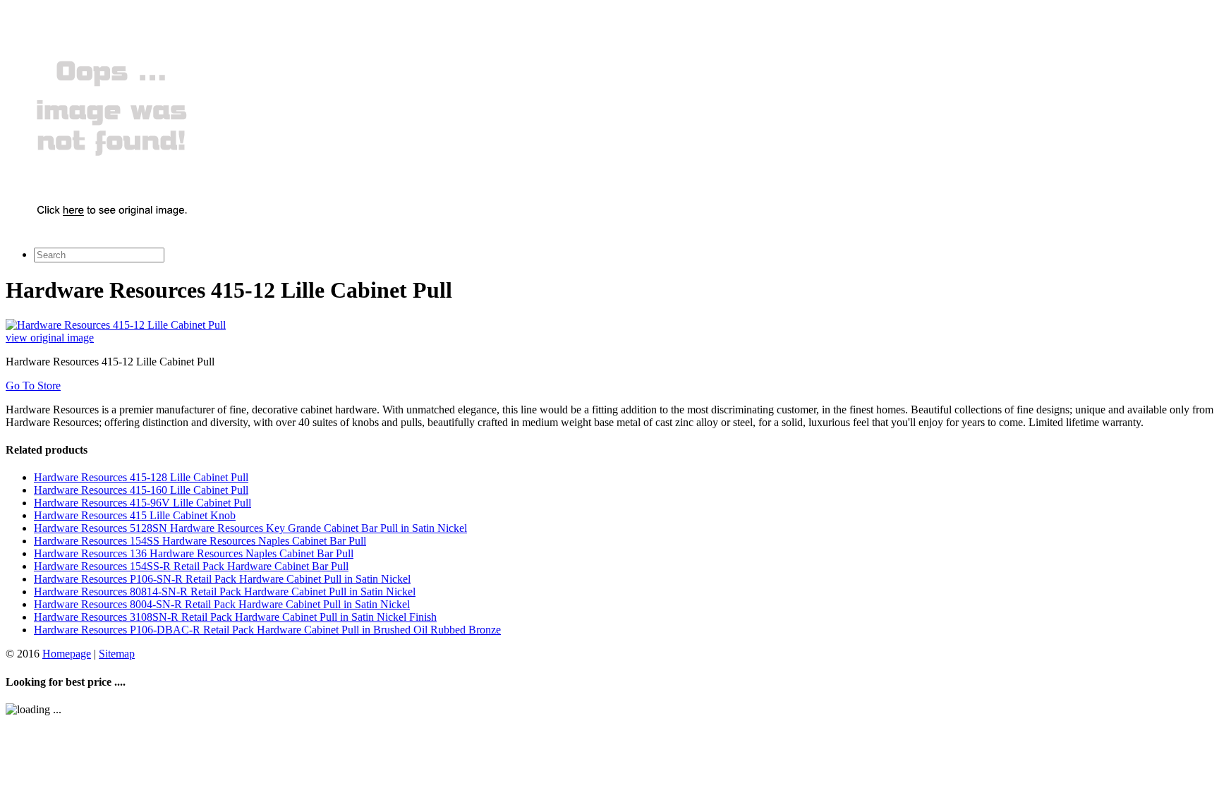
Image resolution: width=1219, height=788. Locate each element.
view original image (50, 338)
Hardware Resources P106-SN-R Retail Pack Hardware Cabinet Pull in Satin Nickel (222, 579)
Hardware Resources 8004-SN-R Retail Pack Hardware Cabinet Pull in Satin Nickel (222, 604)
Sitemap (117, 654)
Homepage (66, 654)
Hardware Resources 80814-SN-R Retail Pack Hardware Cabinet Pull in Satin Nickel (225, 592)
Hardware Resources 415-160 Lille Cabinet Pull (141, 490)
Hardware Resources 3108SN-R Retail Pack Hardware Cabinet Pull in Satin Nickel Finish (235, 617)
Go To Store (33, 386)
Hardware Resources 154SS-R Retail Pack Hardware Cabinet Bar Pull (191, 566)
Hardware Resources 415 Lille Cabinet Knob (135, 515)
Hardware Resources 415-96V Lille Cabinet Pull (142, 503)
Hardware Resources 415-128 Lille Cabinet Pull (141, 477)
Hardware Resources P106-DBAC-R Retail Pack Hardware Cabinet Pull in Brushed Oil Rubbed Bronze (267, 630)
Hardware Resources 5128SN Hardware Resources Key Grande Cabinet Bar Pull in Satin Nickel (250, 528)
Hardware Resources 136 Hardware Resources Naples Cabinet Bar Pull (193, 553)
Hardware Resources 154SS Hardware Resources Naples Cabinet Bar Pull (200, 541)
